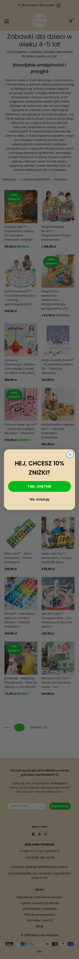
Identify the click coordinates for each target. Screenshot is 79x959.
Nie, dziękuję (39, 499)
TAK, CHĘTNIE (39, 486)
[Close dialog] (70, 454)
